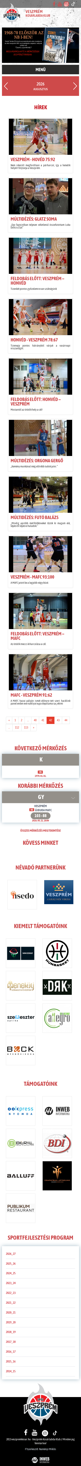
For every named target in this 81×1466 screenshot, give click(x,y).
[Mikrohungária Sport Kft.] (57, 1176)
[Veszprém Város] (59, 892)
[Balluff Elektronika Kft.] (20, 1176)
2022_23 (11, 1292)
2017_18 (11, 1341)
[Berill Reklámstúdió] (20, 1144)
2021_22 (11, 1302)
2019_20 (11, 1322)
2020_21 (11, 1312)
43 (58, 720)
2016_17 (11, 1351)
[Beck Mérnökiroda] (20, 1051)
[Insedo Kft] (22, 895)
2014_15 (11, 1371)
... (28, 720)
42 (50, 720)
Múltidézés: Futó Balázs (34, 517)
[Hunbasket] (57, 954)
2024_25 (11, 1273)
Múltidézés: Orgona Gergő (37, 461)
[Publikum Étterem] (20, 1209)
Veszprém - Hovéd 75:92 (33, 159)
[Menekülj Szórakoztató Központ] (20, 986)
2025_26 (11, 1263)
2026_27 (11, 1253)
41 (42, 720)
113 (26, 727)
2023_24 (11, 1283)
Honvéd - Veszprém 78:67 (34, 340)
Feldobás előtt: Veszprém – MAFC (37, 636)
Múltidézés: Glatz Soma (34, 219)
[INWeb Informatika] (57, 1111)
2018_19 (11, 1332)
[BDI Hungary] (57, 1144)
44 (65, 720)
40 (35, 720)
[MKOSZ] (20, 954)
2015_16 (11, 1361)
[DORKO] (57, 986)
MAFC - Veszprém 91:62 (31, 695)
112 (17, 727)
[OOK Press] (20, 1111)
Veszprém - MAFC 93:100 (32, 577)
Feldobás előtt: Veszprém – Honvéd (37, 281)
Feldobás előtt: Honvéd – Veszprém (36, 401)
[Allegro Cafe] (57, 1018)
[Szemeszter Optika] (20, 1018)
